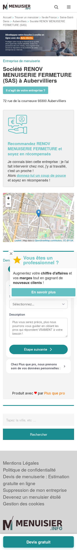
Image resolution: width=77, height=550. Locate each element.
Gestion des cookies (23, 503)
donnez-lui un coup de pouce (41, 175)
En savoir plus (43, 292)
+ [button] (8, 198)
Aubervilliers (20, 21)
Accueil (7, 17)
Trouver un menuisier (26, 17)
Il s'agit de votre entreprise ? (25, 90)
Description (17, 314)
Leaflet (18, 240)
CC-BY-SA (68, 240)
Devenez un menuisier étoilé (32, 497)
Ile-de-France (49, 17)
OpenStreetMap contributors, (49, 240)
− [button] (8, 204)
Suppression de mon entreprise (35, 490)
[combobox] (37, 304)
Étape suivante (35, 349)
